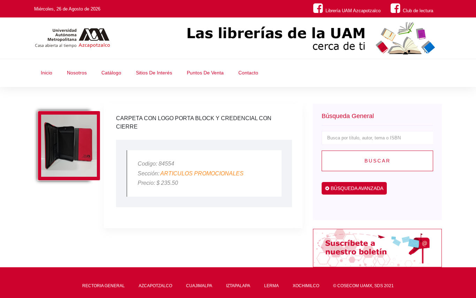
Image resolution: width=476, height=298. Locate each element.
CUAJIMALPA (199, 285)
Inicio (46, 72)
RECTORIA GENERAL (103, 285)
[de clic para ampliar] (69, 146)
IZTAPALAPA (238, 285)
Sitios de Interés (154, 72)
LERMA (271, 285)
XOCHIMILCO (306, 285)
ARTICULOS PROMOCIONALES (202, 173)
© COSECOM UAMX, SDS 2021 (363, 285)
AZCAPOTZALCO (155, 285)
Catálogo (111, 72)
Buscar (377, 160)
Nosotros (77, 72)
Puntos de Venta (205, 72)
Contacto (248, 72)
